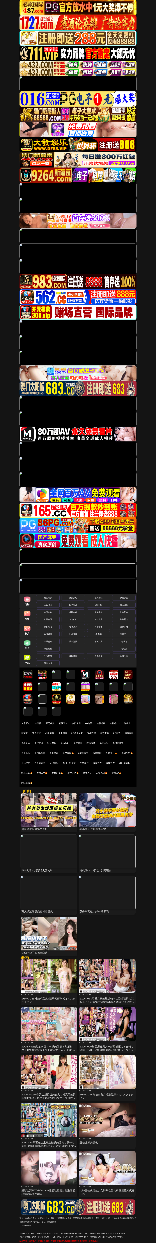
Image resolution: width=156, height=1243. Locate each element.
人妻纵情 (99, 656)
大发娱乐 (25, 753)
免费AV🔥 (116, 772)
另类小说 (48, 663)
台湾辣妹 (48, 612)
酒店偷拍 (129, 733)
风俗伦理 (124, 656)
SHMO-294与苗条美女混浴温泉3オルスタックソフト (106, 1096)
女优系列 (73, 626)
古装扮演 (48, 626)
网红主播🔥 (27, 782)
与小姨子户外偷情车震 (93, 829)
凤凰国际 (62, 733)
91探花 (73, 619)
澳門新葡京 (39, 753)
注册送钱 (101, 723)
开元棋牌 (50, 723)
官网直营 (63, 723)
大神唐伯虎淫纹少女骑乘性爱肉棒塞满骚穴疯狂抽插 (107, 1192)
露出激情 (73, 641)
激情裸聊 (97, 753)
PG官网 (38, 723)
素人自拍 (124, 604)
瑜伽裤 (98, 634)
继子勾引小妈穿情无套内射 (37, 870)
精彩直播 (104, 733)
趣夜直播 (77, 743)
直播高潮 (91, 733)
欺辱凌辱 (48, 619)
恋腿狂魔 (124, 626)
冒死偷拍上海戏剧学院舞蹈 (95, 870)
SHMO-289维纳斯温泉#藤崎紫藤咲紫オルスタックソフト (48, 1000)
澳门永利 (76, 723)
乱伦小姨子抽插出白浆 (34, 952)
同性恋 (124, 648)
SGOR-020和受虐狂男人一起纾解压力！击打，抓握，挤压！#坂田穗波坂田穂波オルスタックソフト (107, 1050)
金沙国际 (54, 762)
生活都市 (48, 656)
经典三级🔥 (27, 772)
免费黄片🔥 (111, 753)
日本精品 (73, 604)
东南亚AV (124, 612)
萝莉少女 (124, 597)
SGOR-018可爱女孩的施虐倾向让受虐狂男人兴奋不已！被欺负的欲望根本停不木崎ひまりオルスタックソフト (107, 1002)
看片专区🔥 (73, 772)
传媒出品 (48, 648)
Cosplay (98, 604)
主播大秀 (25, 743)
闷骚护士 (124, 634)
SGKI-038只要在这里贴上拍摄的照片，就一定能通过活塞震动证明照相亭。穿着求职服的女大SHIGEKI (48, 1146)
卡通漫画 (48, 641)
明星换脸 (73, 634)
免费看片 (84, 762)
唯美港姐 (99, 612)
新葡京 (24, 733)
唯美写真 (99, 641)
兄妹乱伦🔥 (57, 772)
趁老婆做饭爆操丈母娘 (34, 829)
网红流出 (99, 619)
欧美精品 (99, 597)
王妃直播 (38, 743)
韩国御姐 (73, 612)
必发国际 (104, 743)
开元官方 (25, 762)
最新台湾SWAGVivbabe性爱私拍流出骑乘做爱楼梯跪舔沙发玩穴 (48, 1192)
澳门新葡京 (118, 743)
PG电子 (88, 723)
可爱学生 (99, 626)
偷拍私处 (64, 743)
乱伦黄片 (51, 743)
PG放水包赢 (77, 733)
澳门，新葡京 (69, 762)
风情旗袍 (48, 634)
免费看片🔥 (68, 753)
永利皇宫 (54, 753)
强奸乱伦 (73, 597)
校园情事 (73, 656)
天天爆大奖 (39, 762)
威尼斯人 (25, 723)
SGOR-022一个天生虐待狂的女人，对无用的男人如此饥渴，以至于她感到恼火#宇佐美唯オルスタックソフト (48, 1098)
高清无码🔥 (102, 772)
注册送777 (115, 723)
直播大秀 (110, 762)
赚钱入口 (87, 772)
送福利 (127, 723)
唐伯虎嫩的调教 (89, 1142)
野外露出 (124, 619)
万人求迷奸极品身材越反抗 (37, 911)
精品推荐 (48, 597)
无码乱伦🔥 (127, 753)
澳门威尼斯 (124, 762)
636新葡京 (83, 753)
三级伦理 (48, 604)
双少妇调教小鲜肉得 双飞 (94, 911)
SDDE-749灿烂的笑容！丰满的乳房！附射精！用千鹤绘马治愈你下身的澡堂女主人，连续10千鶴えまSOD (48, 1050)
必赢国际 (49, 733)
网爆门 (124, 641)
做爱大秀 (97, 762)
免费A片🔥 (42, 772)
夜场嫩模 (91, 743)
